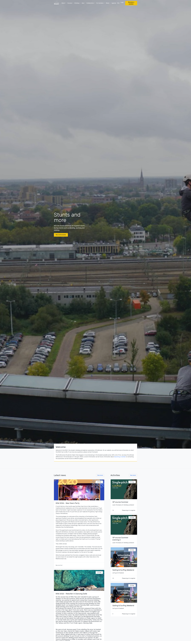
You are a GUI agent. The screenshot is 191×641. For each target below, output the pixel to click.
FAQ (118, 3)
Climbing (77, 3)
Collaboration (90, 3)
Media (107, 3)
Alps (83, 3)
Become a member (131, 3)
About (63, 3)
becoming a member (120, 456)
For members (100, 3)
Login (122, 2)
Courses (69, 3)
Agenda (114, 3)
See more (100, 475)
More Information (61, 234)
